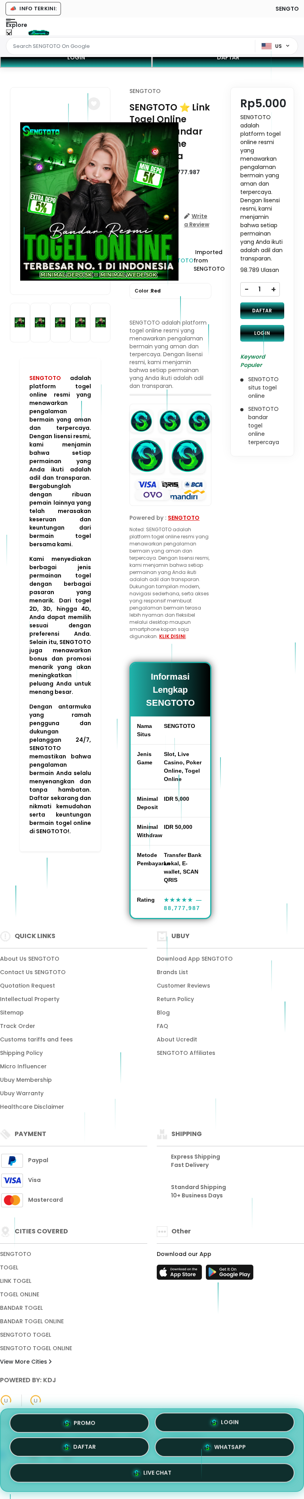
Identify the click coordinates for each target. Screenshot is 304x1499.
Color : (148, 290)
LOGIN (76, 57)
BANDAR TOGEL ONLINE (32, 1321)
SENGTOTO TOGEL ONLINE (36, 1348)
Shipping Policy (21, 1053)
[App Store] (180, 1274)
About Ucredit (177, 1039)
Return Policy (175, 999)
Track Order (17, 1026)
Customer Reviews (183, 986)
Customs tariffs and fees (36, 1039)
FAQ (162, 1026)
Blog (163, 1012)
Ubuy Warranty (22, 1093)
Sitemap (12, 1012)
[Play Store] (229, 1274)
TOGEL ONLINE (19, 1294)
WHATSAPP (230, 1448)
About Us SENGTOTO (29, 959)
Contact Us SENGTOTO (33, 972)
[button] (93, 103)
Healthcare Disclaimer (32, 1107)
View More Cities (24, 1362)
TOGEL (9, 1267)
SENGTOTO (45, 378)
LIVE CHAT (157, 1472)
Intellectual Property (29, 999)
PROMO (84, 1425)
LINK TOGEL (15, 1281)
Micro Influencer (23, 1066)
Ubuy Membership (26, 1080)
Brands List (172, 972)
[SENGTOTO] (38, 32)
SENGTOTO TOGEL (25, 1335)
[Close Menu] (9, 34)
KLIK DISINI (172, 636)
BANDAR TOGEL (21, 1308)
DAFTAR (228, 57)
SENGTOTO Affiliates (186, 1053)
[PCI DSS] (6, 1400)
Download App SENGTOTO (195, 959)
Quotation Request (27, 986)
